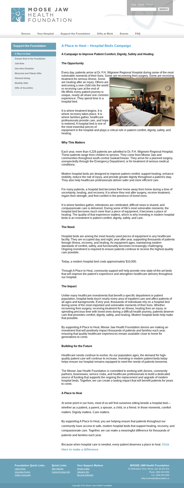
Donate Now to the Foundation (30, 58)
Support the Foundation (75, 33)
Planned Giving (22, 78)
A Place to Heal (22, 54)
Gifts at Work (105, 33)
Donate (141, 5)
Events (124, 33)
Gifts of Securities (24, 88)
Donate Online (83, 469)
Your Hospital (45, 33)
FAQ (137, 33)
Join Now (19, 63)
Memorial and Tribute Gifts (28, 73)
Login (133, 5)
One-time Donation (24, 68)
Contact (149, 5)
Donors (25, 33)
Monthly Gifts (21, 83)
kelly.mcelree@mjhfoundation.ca (155, 478)
